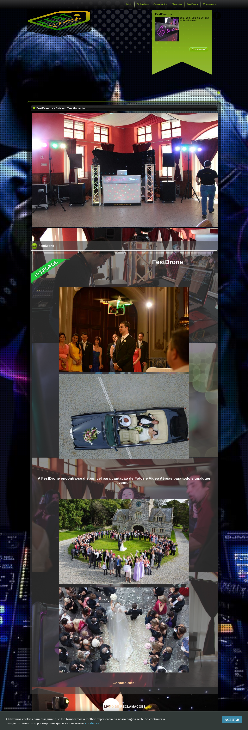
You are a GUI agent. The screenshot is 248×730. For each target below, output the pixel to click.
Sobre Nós (143, 4)
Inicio (129, 4)
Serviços (177, 4)
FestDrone (192, 4)
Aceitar (232, 719)
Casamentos (160, 4)
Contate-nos (210, 4)
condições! (92, 723)
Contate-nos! (199, 49)
